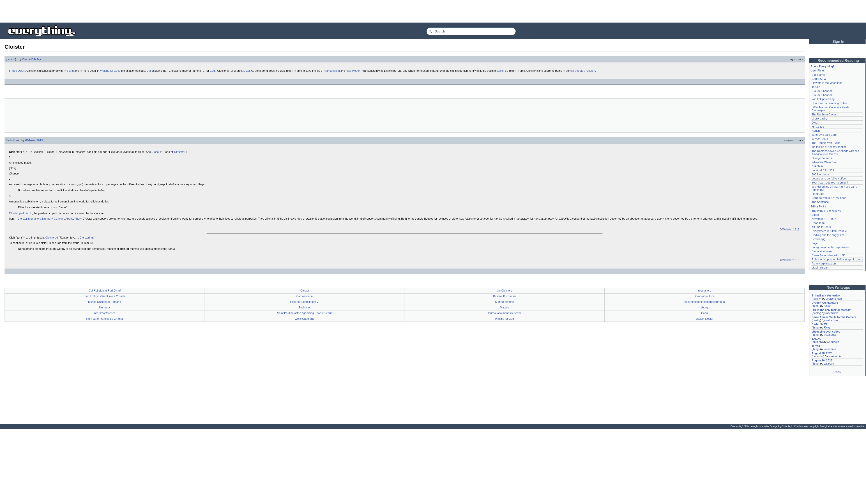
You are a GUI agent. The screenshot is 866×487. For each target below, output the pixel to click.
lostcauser (831, 320)
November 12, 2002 (824, 219)
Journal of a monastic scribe (504, 313)
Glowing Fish (834, 298)
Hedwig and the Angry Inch (828, 235)
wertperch (830, 334)
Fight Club (818, 193)
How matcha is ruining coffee (829, 103)
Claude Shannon (822, 91)
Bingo (815, 214)
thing (816, 306)
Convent (59, 218)
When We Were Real (824, 162)
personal (818, 356)
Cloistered (51, 237)
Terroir (816, 87)
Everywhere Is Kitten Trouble (829, 231)
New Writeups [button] (838, 287)
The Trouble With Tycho (826, 143)
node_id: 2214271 (823, 170)
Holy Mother (353, 70)
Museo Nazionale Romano (104, 301)
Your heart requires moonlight (830, 182)
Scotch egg (818, 239)
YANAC (816, 338)
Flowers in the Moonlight (827, 83)
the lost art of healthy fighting (829, 147)
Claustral (179, 152)
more (837, 371)
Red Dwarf (18, 70)
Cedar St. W (819, 78)
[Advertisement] (433, 11)
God (212, 70)
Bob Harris (818, 74)
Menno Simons (504, 301)
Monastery (34, 218)
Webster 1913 (34, 140)
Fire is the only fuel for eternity (831, 310)
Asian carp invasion (824, 263)
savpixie (829, 363)
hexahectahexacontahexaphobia (704, 301)
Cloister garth (17, 213)
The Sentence (820, 202)
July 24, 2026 (820, 138)
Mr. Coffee (818, 126)
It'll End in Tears (821, 227)
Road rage (818, 223)
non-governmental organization (831, 247)
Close (155, 152)
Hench (816, 130)
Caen (704, 313)
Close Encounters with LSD (828, 255)
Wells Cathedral (304, 318)
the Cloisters (504, 290)
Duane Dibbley (31, 59)
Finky (827, 306)
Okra (815, 122)
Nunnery (47, 218)
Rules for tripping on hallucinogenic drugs (837, 259)
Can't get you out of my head (829, 198)
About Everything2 (822, 66)
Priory (77, 218)
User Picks (818, 70)
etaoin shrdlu (820, 267)
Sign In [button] (838, 42)
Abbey (69, 218)
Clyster (304, 290)
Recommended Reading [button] (838, 60)
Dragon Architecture (825, 302)
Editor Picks (818, 206)
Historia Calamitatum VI (304, 301)
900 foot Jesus (820, 174)
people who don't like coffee (829, 178)
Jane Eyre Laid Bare (824, 134)
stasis (500, 70)
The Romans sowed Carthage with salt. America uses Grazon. (836, 152)
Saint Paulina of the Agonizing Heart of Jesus (304, 313)
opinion (817, 342)
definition (12, 140)
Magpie (504, 307)
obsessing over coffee (826, 331)
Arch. (29, 213)
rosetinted (831, 313)
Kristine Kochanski (504, 296)
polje (815, 243)
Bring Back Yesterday (826, 295)
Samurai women (822, 251)
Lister (246, 70)
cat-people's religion (582, 70)
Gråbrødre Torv (704, 296)
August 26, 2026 (822, 353)
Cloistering (86, 237)
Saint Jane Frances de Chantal (105, 318)
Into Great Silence (104, 313)
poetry (816, 313)
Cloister (22, 218)
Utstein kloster (704, 318)
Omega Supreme (822, 158)
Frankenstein (332, 70)
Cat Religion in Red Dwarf (105, 290)
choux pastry (819, 118)
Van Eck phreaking (823, 99)
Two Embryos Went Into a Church (104, 296)
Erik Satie (817, 166)
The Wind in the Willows (826, 210)
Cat (149, 70)
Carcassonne (304, 296)
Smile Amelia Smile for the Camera (834, 317)
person (11, 59)
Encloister (305, 307)
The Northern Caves (824, 114)
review (817, 298)
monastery (704, 290)
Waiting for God (109, 70)
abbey (704, 307)
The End (68, 70)
